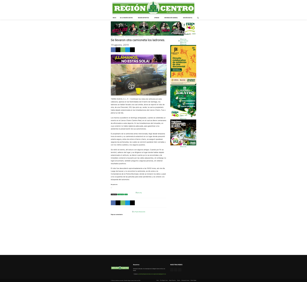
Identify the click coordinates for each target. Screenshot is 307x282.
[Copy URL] (132, 49)
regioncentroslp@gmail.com (159, 274)
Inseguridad (120, 194)
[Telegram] (127, 49)
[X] (118, 49)
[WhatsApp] (122, 49)
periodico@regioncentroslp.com (145, 274)
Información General (119, 36)
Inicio (112, 36)
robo (126, 194)
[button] (198, 18)
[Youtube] (179, 269)
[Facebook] (113, 49)
